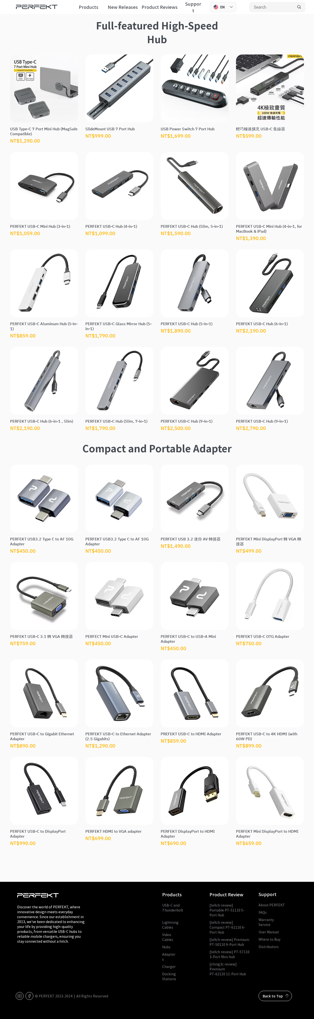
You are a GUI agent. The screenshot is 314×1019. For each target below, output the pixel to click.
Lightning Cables (170, 925)
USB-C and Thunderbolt (172, 910)
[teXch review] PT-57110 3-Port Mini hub (229, 954)
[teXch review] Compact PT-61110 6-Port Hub (227, 927)
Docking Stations (169, 976)
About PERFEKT (272, 904)
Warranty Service (266, 922)
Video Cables (167, 937)
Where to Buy (269, 939)
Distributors (269, 946)
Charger (169, 966)
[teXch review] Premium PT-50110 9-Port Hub (229, 942)
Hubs (166, 946)
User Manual (269, 931)
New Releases (123, 7)
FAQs (263, 912)
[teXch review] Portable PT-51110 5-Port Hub (227, 910)
